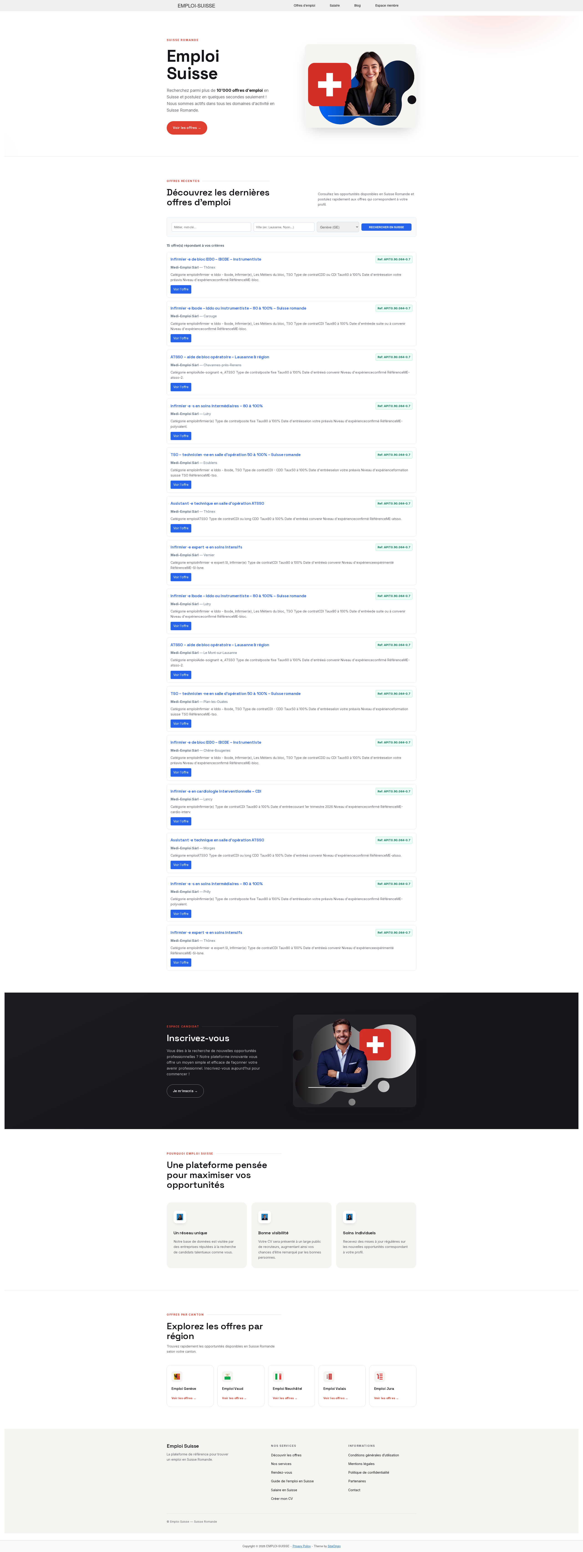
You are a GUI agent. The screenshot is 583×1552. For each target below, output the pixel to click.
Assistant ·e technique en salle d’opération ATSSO (217, 503)
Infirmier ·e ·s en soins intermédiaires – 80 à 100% (217, 405)
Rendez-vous (281, 1472)
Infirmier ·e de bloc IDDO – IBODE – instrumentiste (216, 259)
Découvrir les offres (286, 1455)
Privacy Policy (302, 1546)
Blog (357, 5)
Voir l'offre (181, 289)
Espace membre (387, 5)
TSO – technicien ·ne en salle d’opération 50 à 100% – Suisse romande (236, 454)
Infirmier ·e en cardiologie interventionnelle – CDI (216, 791)
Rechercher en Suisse (386, 227)
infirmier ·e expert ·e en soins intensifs (206, 547)
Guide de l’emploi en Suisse (292, 1481)
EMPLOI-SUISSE (196, 5)
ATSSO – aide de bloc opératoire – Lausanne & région (220, 356)
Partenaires (357, 1481)
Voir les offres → (187, 128)
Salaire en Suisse (284, 1490)
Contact (354, 1490)
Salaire (335, 5)
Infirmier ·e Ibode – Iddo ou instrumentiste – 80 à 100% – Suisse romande (238, 308)
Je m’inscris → (185, 1091)
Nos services (281, 1464)
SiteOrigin (334, 1546)
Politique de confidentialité (368, 1472)
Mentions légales (361, 1464)
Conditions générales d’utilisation (373, 1455)
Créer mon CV (282, 1499)
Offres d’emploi (304, 5)
